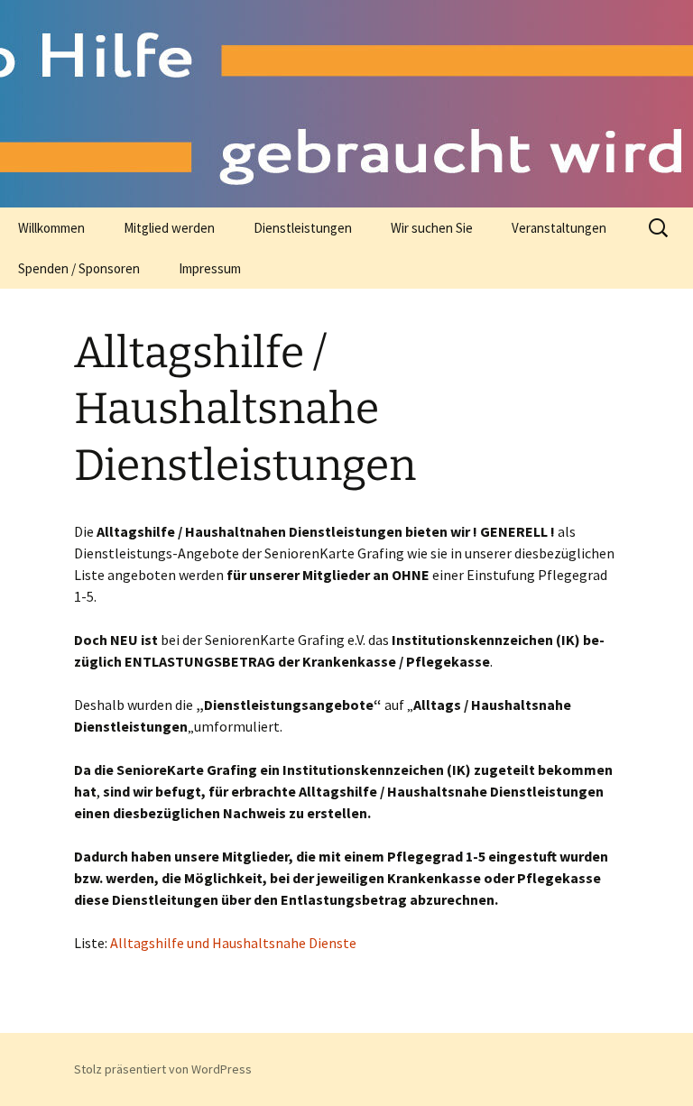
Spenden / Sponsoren (79, 268)
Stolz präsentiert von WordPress (163, 1069)
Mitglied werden (169, 227)
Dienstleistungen (303, 227)
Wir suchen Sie (432, 227)
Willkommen (51, 227)
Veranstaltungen (559, 227)
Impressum (210, 268)
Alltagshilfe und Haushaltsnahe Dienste (233, 943)
